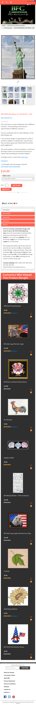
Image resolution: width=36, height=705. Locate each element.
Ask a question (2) (6, 118)
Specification (7, 214)
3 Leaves (6, 571)
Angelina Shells (9, 458)
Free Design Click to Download (10, 167)
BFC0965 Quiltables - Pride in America (16, 496)
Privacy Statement (9, 681)
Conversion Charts (9, 675)
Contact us (7, 689)
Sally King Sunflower (11, 609)
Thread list (4, 161)
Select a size (6, 175)
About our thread (9, 672)
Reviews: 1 (14, 351)
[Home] (18, 10)
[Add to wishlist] (31, 314)
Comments (6, 217)
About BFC (7, 678)
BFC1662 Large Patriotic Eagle (14, 344)
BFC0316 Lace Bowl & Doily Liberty (15, 382)
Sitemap (6, 687)
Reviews (5, 225)
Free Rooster (8, 420)
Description (6, 210)
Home (3, 25)
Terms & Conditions (10, 684)
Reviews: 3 (14, 313)
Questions (6, 221)
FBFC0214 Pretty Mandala (12, 306)
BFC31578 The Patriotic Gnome (14, 647)
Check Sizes (24, 157)
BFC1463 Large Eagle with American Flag (17, 533)
